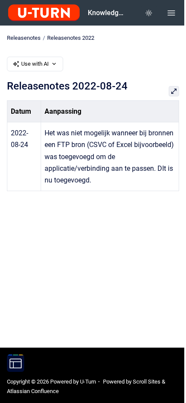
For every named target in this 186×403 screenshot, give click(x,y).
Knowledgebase (107, 13)
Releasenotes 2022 (70, 38)
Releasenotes (24, 38)
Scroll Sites (146, 381)
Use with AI (35, 64)
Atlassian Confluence (33, 391)
